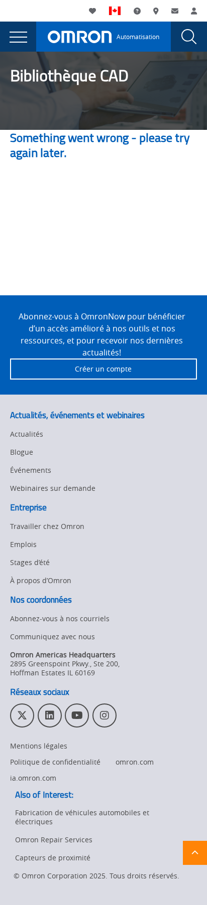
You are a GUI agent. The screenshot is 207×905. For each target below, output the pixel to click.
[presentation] (18, 37)
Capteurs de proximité (52, 857)
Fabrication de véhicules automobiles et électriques (82, 817)
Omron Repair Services (53, 839)
